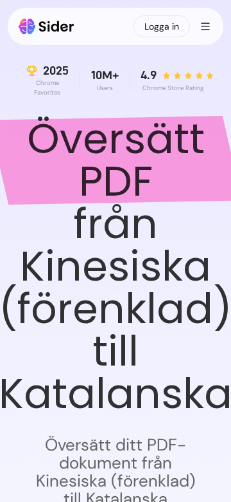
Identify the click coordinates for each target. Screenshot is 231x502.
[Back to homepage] (46, 26)
